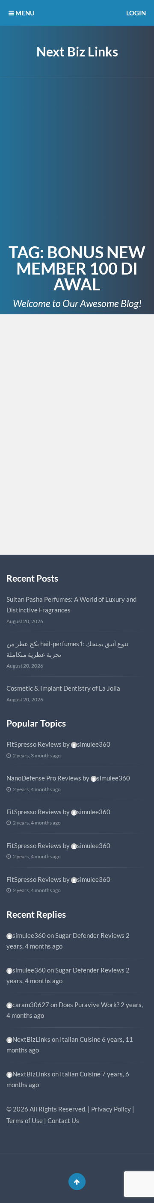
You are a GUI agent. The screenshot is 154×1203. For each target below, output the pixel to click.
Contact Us (63, 1120)
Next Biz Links (77, 51)
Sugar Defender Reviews (89, 935)
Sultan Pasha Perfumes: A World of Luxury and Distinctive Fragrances (71, 604)
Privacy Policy (111, 1109)
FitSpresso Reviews (34, 744)
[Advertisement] (77, 159)
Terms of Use (24, 1120)
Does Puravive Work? (89, 1004)
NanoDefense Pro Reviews (43, 778)
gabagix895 (41, 528)
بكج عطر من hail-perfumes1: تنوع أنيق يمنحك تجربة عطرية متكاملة (67, 649)
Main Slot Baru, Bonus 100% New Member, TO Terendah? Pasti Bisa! (69, 374)
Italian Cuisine (80, 1039)
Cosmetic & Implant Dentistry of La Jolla (63, 688)
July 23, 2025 (31, 348)
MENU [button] (24, 13)
